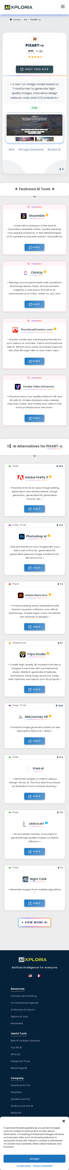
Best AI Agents (19, 1068)
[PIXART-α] (34, 127)
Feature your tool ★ (22, 1106)
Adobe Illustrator (36, 595)
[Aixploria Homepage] (20, 7)
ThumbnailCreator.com (37, 329)
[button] (63, 1121)
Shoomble (37, 216)
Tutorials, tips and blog (24, 996)
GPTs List (15, 1054)
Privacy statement (42, 1165)
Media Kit (16, 1112)
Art (25, 19)
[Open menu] (62, 7)
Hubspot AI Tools (20, 1061)
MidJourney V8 (36, 717)
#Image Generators (31, 149)
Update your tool (20, 1099)
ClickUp (37, 272)
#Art (12, 149)
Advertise (16, 1092)
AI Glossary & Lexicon (23, 1009)
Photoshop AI (36, 536)
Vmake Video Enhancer (38, 386)
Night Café (38, 879)
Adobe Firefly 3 (36, 477)
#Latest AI (54, 149)
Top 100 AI (16, 1047)
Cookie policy (24, 1165)
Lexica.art (36, 823)
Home (17, 19)
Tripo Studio (36, 654)
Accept (34, 1158)
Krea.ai (38, 768)
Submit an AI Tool (20, 1085)
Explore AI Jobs (19, 1016)
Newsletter (17, 1023)
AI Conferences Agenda (25, 1002)
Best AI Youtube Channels (25, 1040)
